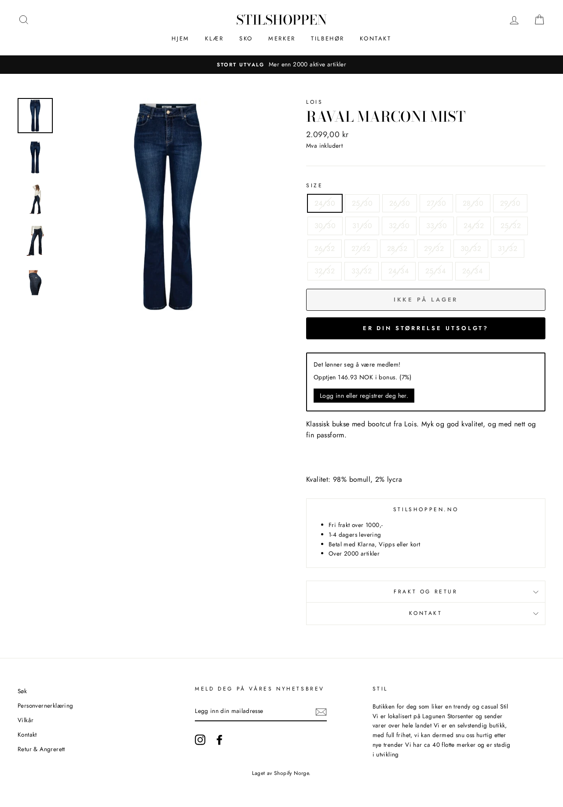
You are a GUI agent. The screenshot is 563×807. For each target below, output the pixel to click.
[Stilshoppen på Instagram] (200, 739)
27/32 (360, 249)
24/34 (398, 271)
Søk (22, 691)
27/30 (436, 203)
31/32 (507, 249)
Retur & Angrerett (41, 749)
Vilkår (25, 720)
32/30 (399, 226)
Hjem (180, 38)
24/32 (474, 226)
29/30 (510, 203)
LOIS (314, 102)
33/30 (436, 226)
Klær (214, 38)
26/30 (399, 203)
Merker (282, 38)
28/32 (397, 249)
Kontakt (375, 38)
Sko (246, 38)
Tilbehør (327, 38)
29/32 (434, 249)
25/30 (362, 203)
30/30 (325, 226)
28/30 (473, 203)
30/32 (471, 249)
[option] (281, 64)
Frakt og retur (425, 592)
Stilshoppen (281, 19)
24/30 (324, 203)
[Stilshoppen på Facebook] (219, 739)
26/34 (472, 271)
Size (314, 185)
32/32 (324, 271)
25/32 (511, 226)
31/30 (362, 226)
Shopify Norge (291, 773)
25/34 (435, 271)
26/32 (324, 249)
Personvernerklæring (45, 705)
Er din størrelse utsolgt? (426, 328)
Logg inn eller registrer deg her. (364, 395)
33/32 (361, 271)
